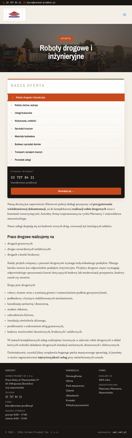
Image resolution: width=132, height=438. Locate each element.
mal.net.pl (120, 432)
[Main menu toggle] (125, 15)
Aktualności (72, 396)
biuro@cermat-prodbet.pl (24, 183)
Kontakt (70, 400)
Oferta (69, 381)
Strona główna (74, 376)
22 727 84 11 (22, 177)
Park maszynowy (75, 386)
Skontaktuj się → (66, 191)
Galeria (70, 391)
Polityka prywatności (77, 405)
